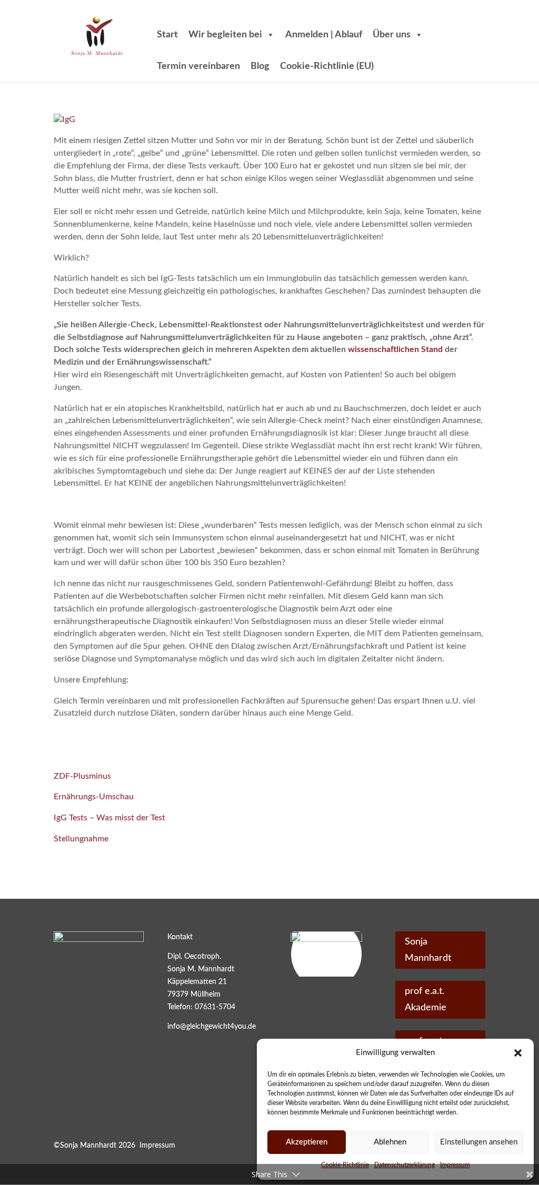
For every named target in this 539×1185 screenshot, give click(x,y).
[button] (518, 1053)
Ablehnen (390, 1142)
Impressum (157, 1145)
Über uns (392, 34)
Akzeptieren (306, 1142)
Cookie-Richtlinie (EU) (327, 66)
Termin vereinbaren (198, 66)
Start (167, 34)
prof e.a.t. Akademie (425, 999)
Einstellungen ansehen (478, 1142)
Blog (260, 66)
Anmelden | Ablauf (323, 34)
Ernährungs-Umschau (94, 796)
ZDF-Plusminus (82, 776)
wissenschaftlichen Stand (395, 349)
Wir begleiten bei (225, 34)
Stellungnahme (81, 839)
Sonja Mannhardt (428, 950)
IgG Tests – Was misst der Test (109, 818)
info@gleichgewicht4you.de (211, 1026)
